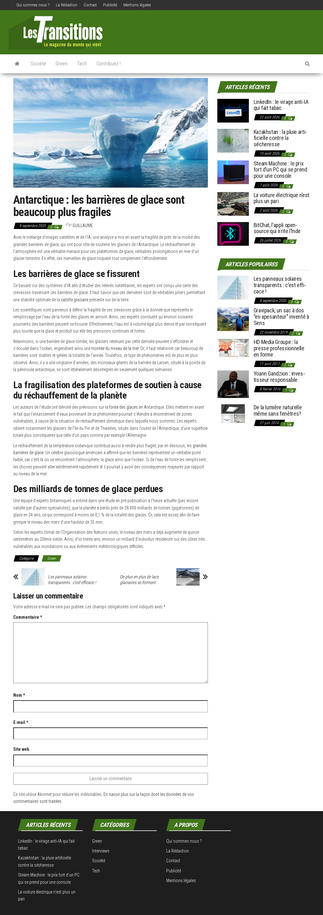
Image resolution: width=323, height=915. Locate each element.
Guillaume (83, 225)
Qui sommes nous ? (33, 5)
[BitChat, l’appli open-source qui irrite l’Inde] (233, 233)
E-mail (20, 722)
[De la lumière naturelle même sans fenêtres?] (233, 413)
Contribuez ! (108, 64)
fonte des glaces (123, 407)
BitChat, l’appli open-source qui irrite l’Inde (277, 228)
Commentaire (27, 617)
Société (38, 64)
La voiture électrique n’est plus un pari (281, 198)
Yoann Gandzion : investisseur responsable (279, 376)
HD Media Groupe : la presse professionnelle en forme (279, 348)
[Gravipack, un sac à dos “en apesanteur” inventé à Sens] (233, 319)
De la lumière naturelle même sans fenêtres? (278, 410)
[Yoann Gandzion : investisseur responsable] (233, 384)
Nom (19, 695)
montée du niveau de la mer (114, 348)
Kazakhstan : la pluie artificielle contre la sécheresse (280, 138)
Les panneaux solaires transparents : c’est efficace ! (72, 579)
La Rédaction (66, 5)
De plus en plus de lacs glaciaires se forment (139, 579)
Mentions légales (137, 5)
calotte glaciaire (74, 299)
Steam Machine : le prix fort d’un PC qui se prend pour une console (280, 169)
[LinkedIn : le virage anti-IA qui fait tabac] (233, 110)
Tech (82, 64)
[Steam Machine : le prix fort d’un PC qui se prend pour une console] (233, 172)
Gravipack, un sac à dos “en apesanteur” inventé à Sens (281, 316)
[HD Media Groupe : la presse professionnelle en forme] (233, 348)
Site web (21, 749)
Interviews (100, 850)
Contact (90, 5)
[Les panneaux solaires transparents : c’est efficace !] (233, 287)
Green (62, 64)
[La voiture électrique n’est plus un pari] (233, 203)
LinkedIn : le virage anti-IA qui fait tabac (281, 105)
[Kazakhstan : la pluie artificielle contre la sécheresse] (233, 140)
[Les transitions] (17, 63)
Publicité (110, 5)
